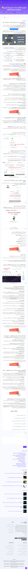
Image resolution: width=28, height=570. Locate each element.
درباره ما (26, 535)
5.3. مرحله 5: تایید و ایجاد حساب (22, 460)
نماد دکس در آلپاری (11, 529)
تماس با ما (25, 534)
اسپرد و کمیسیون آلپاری (10, 524)
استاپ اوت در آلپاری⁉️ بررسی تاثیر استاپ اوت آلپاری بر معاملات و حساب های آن (13, 473)
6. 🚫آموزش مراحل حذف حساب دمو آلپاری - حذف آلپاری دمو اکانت (19, 465)
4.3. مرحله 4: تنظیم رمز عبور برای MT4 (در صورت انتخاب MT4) (19, 459)
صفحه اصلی (26, 12)
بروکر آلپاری (24, 25)
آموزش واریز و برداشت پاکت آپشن (23, 545)
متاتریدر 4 (24, 156)
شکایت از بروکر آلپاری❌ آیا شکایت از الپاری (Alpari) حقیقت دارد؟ (15, 477)
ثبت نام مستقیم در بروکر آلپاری (14, 29)
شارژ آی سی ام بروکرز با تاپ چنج (23, 548)
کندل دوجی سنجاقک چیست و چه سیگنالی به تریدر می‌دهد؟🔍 (15, 511)
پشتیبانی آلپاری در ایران (10, 532)
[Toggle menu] (26, 568)
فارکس (11, 30)
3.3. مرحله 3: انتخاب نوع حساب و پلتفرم (21, 458)
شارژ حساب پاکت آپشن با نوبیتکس (22, 554)
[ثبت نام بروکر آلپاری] (14, 74)
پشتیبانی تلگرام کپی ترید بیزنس (23, 536)
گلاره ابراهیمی (23, 20)
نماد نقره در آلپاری (11, 530)
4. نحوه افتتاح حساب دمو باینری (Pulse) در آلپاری (21, 463)
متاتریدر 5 (22, 153)
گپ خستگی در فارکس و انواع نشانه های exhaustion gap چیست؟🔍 (15, 498)
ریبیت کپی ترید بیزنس (10, 545)
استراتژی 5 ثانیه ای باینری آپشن (9, 554)
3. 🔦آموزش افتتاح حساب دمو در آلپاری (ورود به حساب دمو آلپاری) (19, 455)
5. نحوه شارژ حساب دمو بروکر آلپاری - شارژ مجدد (21, 464)
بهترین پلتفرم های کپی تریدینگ (9, 546)
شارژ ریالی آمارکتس (24, 546)
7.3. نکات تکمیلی (23, 462)
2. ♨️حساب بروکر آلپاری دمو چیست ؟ (22, 454)
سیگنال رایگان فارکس (10, 551)
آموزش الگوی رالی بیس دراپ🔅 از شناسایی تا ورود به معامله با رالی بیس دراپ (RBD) (13, 502)
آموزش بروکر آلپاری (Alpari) (21, 12)
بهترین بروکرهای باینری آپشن (9, 548)
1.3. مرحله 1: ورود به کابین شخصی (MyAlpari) (20, 456)
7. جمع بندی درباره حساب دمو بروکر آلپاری (22, 466)
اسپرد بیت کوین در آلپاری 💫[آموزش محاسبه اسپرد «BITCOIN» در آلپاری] (14, 481)
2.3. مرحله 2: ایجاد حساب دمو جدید (21, 457)
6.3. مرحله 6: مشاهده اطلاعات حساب (21, 461)
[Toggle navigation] (1, 1)
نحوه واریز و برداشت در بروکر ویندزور (22, 551)
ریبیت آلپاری (11, 527)
